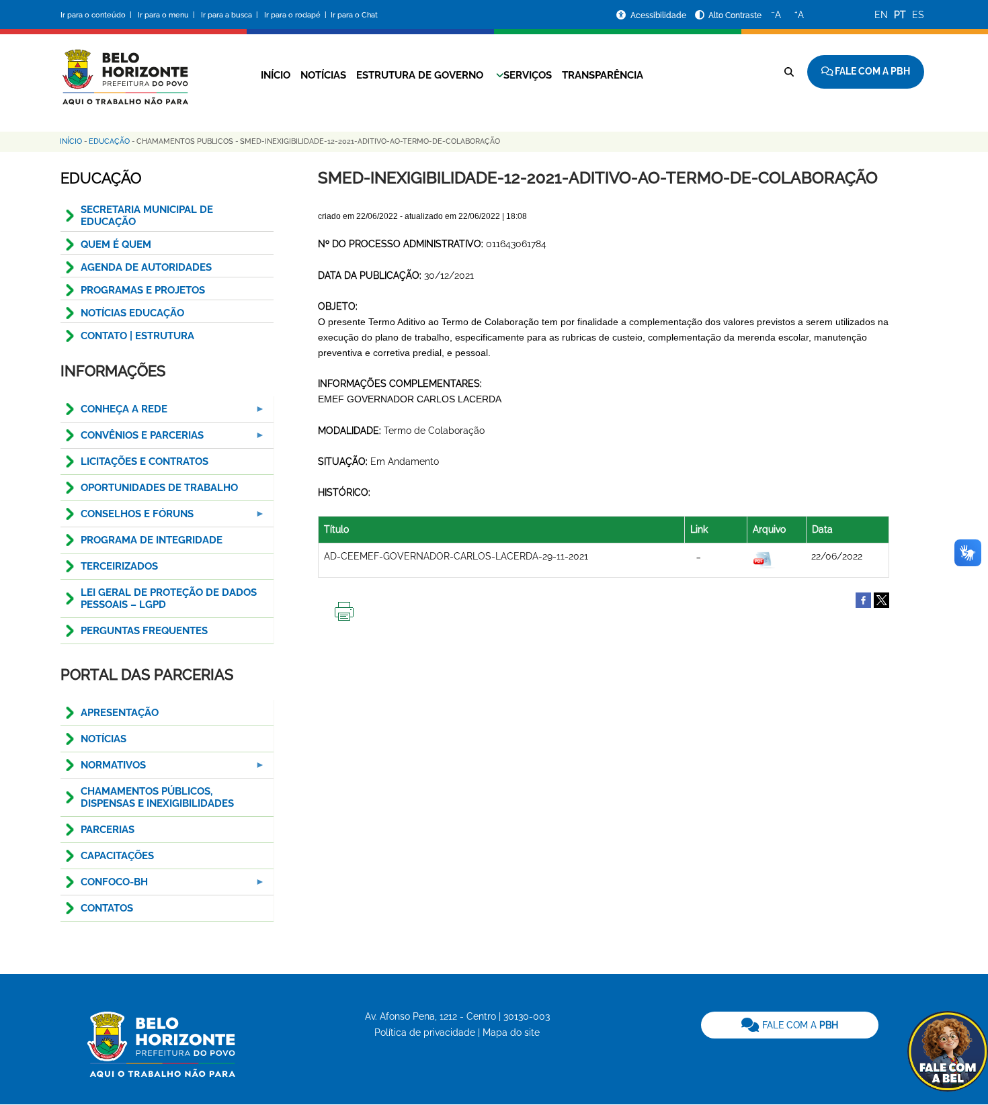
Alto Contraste (734, 15)
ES (918, 14)
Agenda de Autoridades (146, 267)
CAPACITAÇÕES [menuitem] (117, 856)
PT (900, 14)
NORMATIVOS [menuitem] (103, 769)
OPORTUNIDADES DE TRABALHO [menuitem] (159, 488)
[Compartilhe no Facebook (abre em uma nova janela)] (863, 599)
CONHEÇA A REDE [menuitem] (113, 413)
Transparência (602, 75)
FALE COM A (798, 1025)
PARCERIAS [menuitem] (107, 830)
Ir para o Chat (354, 15)
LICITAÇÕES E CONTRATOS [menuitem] (144, 461)
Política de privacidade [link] (424, 1032)
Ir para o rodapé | (296, 15)
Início (275, 75)
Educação (109, 141)
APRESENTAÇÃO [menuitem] (120, 713)
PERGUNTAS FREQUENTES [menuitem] (144, 631)
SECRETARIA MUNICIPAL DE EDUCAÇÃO (147, 216)
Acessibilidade (659, 15)
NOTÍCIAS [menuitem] (103, 739)
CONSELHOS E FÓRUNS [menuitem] (127, 517)
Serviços (527, 75)
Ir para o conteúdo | (98, 15)
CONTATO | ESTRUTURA (137, 336)
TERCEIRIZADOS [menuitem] (119, 566)
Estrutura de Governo (419, 75)
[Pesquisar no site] (789, 72)
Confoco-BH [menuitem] (104, 885)
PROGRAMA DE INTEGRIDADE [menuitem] (151, 540)
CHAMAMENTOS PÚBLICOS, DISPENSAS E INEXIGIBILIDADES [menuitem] (157, 797)
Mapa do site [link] (511, 1032)
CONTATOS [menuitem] (107, 908)
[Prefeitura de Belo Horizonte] (124, 68)
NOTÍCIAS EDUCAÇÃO (132, 313)
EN (881, 14)
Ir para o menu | (167, 15)
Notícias (323, 75)
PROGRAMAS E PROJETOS (143, 290)
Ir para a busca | (230, 15)
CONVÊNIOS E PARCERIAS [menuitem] (132, 439)
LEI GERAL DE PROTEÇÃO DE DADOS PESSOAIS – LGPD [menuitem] (169, 598)
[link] (789, 1025)
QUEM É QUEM (116, 244)
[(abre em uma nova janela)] (881, 599)
